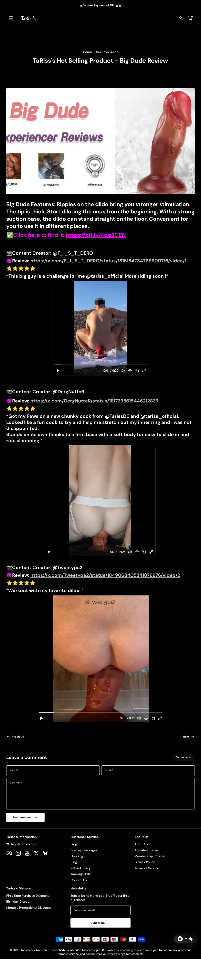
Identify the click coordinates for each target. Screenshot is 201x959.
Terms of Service (146, 868)
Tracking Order (81, 874)
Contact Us (78, 880)
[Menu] (11, 18)
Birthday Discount (19, 901)
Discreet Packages (83, 850)
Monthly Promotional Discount (28, 908)
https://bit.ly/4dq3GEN (96, 235)
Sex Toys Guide (107, 52)
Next (186, 736)
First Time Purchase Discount (27, 896)
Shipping (76, 856)
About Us (141, 844)
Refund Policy (80, 868)
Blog (73, 862)
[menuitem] (100, 844)
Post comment (23, 817)
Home (87, 52)
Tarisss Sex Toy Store (34, 950)
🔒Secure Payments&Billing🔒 (100, 5)
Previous (18, 736)
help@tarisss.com (24, 844)
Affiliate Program (146, 850)
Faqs (73, 844)
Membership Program (150, 856)
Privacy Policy (144, 862)
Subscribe (98, 923)
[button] (190, 18)
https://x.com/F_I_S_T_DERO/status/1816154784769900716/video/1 (108, 261)
